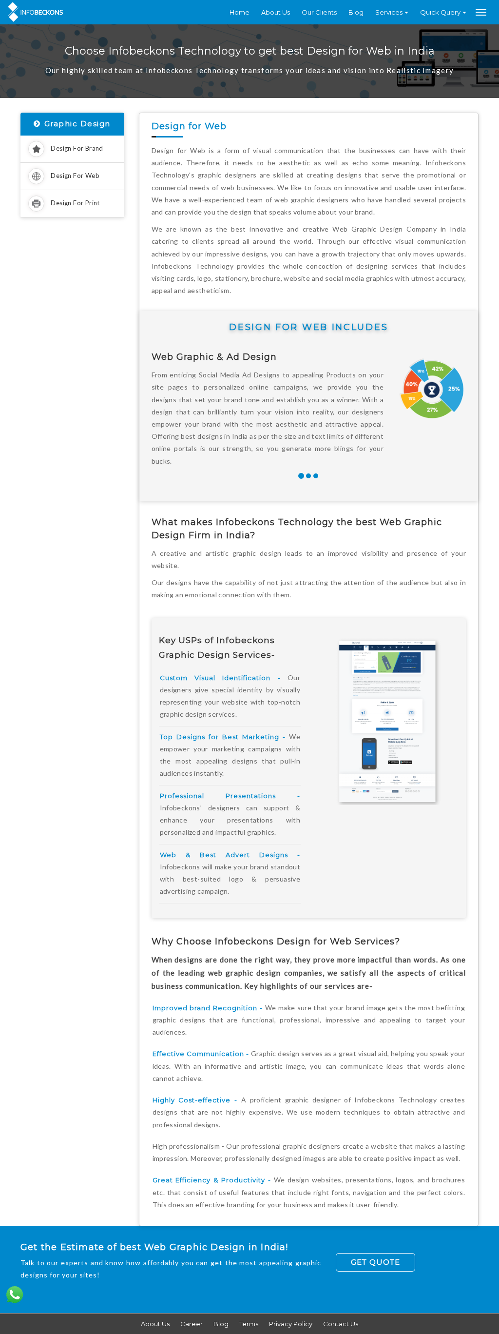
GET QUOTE (375, 1262)
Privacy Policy (290, 1324)
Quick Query (440, 12)
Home (240, 12)
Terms (248, 1324)
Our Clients (319, 12)
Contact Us (340, 1324)
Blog (356, 12)
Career (191, 1324)
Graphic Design (77, 123)
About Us (275, 12)
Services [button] (389, 12)
